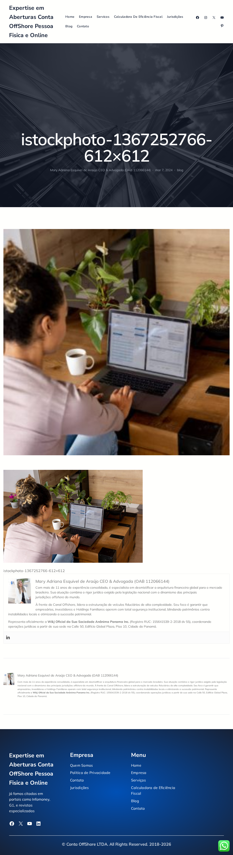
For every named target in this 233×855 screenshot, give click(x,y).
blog (180, 170)
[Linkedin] (8, 637)
